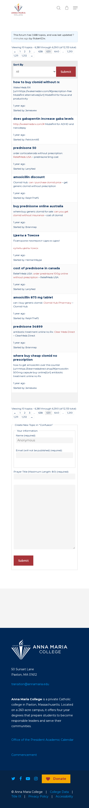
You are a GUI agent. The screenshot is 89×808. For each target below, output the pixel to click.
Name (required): (26, 435)
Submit (23, 561)
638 (40, 51)
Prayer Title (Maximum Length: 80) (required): (41, 471)
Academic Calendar (59, 740)
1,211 (16, 55)
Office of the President (28, 740)
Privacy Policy (38, 796)
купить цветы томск (25, 248)
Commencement (24, 755)
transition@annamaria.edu (30, 684)
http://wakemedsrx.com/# (28, 124)
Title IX (16, 796)
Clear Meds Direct (64, 331)
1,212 (24, 55)
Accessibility (64, 796)
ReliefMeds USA (22, 156)
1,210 (70, 51)
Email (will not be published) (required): (39, 450)
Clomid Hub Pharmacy (57, 302)
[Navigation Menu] (75, 8)
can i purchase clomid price (45, 182)
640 (56, 51)
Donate (59, 779)
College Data (59, 792)
